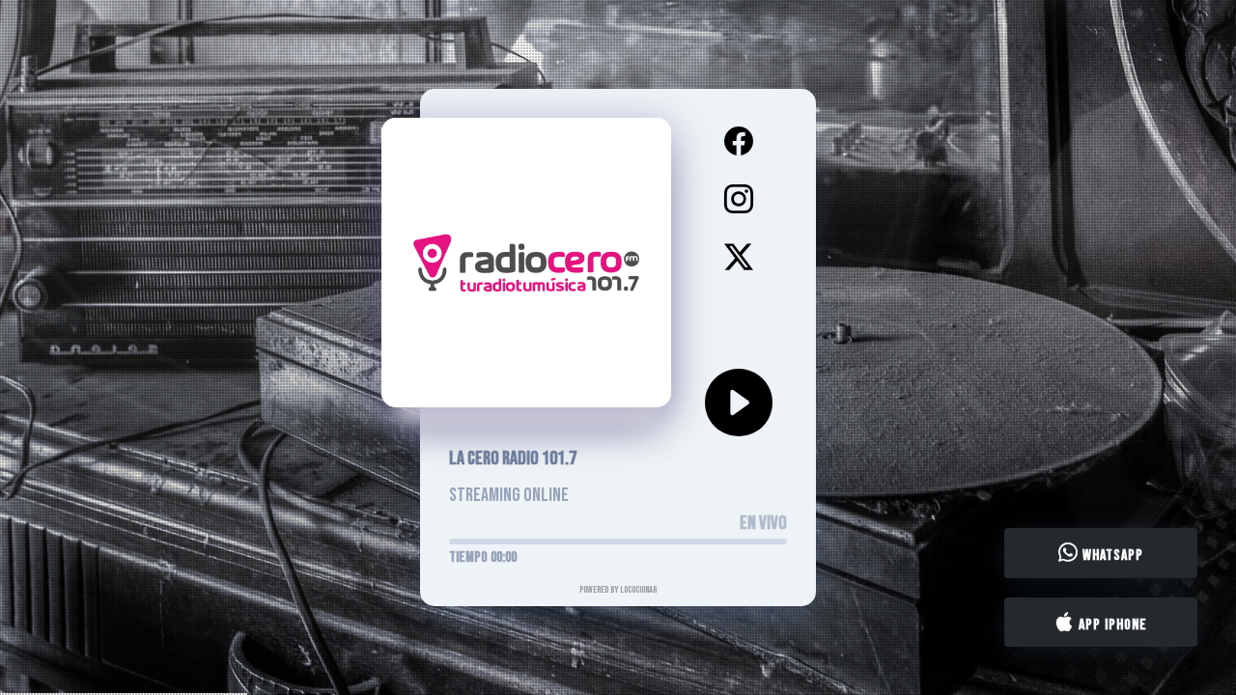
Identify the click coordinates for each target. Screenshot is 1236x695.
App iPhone (1111, 624)
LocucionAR (638, 590)
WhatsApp (1111, 555)
